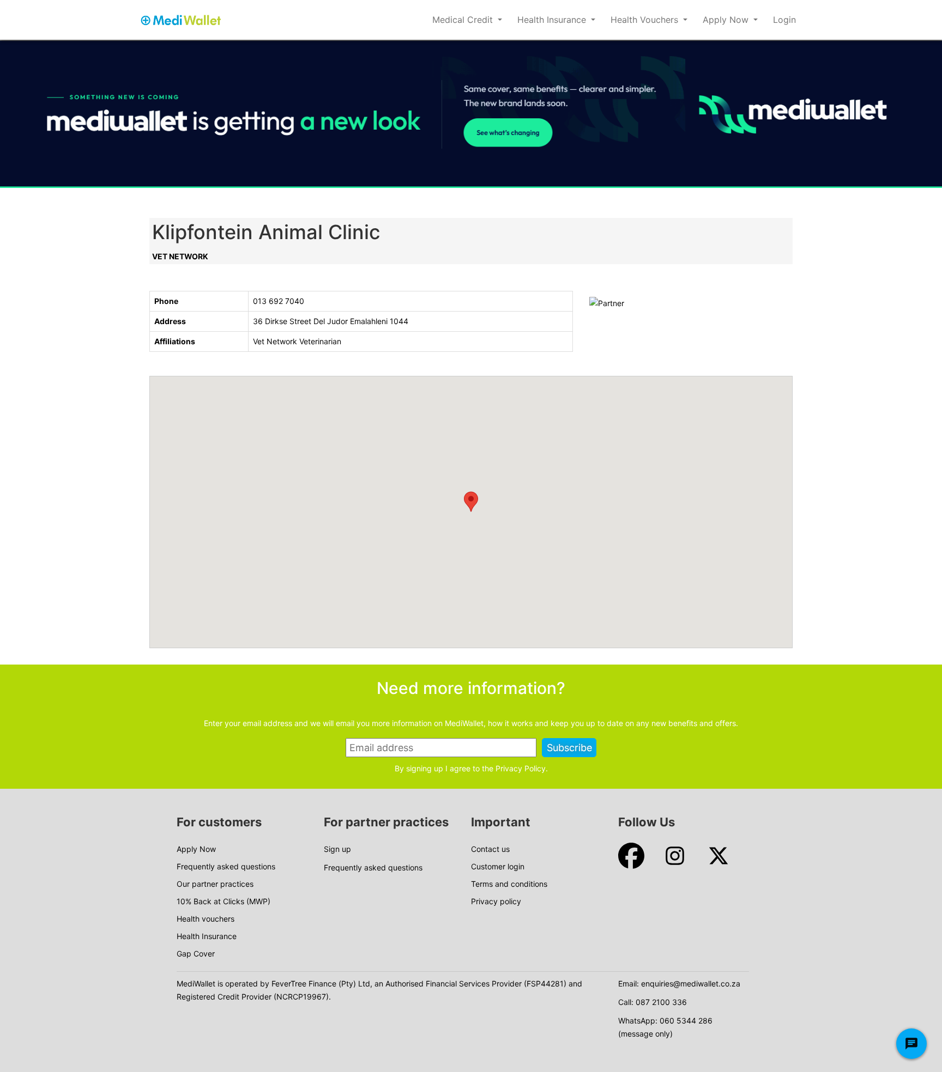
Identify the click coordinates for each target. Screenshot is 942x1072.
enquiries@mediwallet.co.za (690, 983)
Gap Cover (196, 953)
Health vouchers (205, 918)
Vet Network (180, 256)
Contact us (490, 849)
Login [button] (784, 19)
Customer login (497, 866)
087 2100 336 (661, 1002)
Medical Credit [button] (464, 19)
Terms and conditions (509, 883)
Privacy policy (496, 901)
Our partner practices (215, 883)
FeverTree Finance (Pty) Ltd (320, 983)
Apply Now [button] (727, 19)
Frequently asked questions (226, 866)
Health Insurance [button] (553, 19)
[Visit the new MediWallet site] (471, 114)
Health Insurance (207, 936)
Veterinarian (320, 341)
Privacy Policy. (522, 768)
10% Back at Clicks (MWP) (223, 901)
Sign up (337, 849)
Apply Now (196, 849)
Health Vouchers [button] (646, 19)
